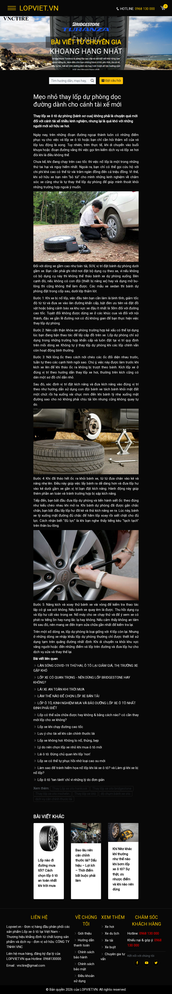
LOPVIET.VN (39, 8)
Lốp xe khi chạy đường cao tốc (60, 727)
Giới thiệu (84, 933)
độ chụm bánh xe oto (115, 793)
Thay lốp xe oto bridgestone (111, 788)
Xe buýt (110, 947)
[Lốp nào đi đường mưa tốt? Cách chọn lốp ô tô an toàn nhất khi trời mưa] (49, 838)
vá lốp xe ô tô (70, 140)
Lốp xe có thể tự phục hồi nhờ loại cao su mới (71, 761)
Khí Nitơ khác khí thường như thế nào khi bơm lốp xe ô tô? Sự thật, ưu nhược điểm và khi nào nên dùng (123, 869)
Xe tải (108, 940)
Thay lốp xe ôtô (85, 793)
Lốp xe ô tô (30, 932)
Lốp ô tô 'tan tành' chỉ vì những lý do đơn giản (70, 780)
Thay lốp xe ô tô (45, 116)
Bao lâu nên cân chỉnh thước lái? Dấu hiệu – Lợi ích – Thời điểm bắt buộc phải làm (86, 865)
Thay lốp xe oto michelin (52, 793)
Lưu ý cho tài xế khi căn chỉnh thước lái (66, 734)
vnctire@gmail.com (31, 965)
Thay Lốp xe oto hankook (69, 788)
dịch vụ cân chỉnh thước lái (53, 799)
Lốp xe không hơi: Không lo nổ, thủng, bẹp (68, 740)
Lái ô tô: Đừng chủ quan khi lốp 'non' (63, 754)
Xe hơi (109, 927)
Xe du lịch (111, 933)
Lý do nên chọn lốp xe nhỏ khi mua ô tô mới (69, 747)
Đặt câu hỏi (113, 80)
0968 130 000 (149, 933)
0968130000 (52, 959)
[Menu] (12, 8)
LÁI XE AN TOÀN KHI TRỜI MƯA (60, 689)
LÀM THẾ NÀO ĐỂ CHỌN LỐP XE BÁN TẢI (68, 696)
